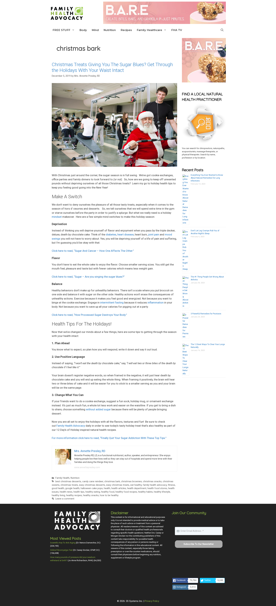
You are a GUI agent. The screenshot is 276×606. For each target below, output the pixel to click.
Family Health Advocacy (70, 425)
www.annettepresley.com (87, 467)
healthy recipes (74, 495)
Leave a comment (64, 498)
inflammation (156, 302)
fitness (171, 485)
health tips (78, 492)
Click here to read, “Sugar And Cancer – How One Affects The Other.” (93, 250)
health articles (118, 488)
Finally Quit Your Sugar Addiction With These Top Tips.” (109, 438)
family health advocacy (155, 485)
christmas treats (69, 485)
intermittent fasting (112, 302)
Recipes (126, 30)
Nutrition (109, 30)
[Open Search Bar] (222, 30)
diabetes (111, 234)
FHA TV (176, 30)
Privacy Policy (152, 601)
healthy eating (92, 492)
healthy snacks (91, 495)
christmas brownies (131, 481)
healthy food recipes (126, 492)
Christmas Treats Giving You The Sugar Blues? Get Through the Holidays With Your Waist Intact (112, 67)
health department (136, 488)
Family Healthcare (149, 30)
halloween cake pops (92, 488)
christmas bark (112, 481)
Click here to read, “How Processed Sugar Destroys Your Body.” (89, 314)
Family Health (62, 478)
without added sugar (98, 409)
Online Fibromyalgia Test (61, 550)
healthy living (58, 495)
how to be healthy (109, 495)
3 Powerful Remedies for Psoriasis (206, 314)
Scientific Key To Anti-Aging (63, 542)
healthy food (107, 492)
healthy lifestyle (162, 492)
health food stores (157, 488)
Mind (95, 30)
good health (58, 488)
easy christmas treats (117, 485)
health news (66, 492)
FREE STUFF (61, 30)
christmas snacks (152, 481)
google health (72, 488)
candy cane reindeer (92, 481)
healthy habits (145, 492)
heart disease (125, 234)
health (107, 488)
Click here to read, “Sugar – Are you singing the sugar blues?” (88, 276)
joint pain (153, 234)
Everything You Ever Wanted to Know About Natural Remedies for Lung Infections (207, 178)
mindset (57, 216)
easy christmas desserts (92, 485)
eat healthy (136, 485)
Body (83, 30)
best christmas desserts (68, 481)
